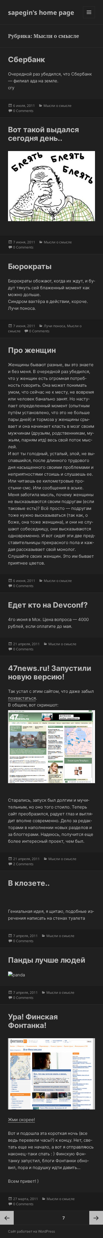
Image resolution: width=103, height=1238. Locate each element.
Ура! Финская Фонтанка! (33, 1021)
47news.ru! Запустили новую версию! (49, 672)
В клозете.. (29, 883)
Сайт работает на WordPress (31, 1231)
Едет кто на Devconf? (48, 604)
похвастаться (22, 698)
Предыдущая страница (7, 1218)
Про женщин (32, 350)
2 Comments (23, 864)
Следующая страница (96, 1218)
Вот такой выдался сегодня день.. (43, 133)
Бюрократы (30, 266)
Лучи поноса (54, 325)
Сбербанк (26, 59)
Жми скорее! (21, 1119)
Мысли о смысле (57, 105)
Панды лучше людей (46, 960)
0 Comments (23, 110)
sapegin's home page (41, 12)
